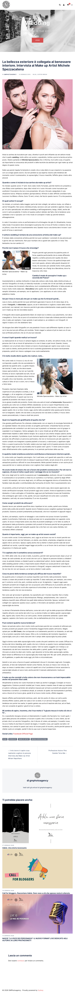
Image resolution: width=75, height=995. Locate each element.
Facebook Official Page (23, 734)
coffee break (42, 74)
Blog (34, 74)
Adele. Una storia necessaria (14, 848)
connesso (20, 961)
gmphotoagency (10, 74)
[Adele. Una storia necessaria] (37, 823)
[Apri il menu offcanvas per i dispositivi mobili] (72, 5)
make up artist (24, 739)
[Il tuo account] (64, 5)
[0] (68, 5)
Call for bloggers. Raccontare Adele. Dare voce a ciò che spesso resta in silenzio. (36, 893)
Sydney (40, 990)
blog (5, 739)
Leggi (37, 40)
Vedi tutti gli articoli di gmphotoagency (37, 787)
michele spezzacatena (39, 739)
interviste (12, 739)
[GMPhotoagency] (6, 5)
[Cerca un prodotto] (60, 5)
